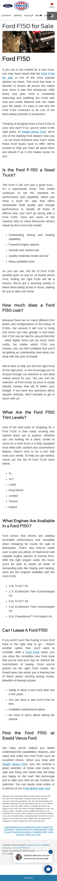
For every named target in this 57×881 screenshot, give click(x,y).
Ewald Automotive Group (14, 827)
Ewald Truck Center (33, 834)
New (37, 15)
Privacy (38, 845)
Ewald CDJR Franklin (33, 827)
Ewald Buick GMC (40, 832)
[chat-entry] (48, 869)
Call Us (29, 878)
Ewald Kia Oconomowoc (22, 832)
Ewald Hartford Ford (24, 829)
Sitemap (31, 845)
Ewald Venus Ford (34, 131)
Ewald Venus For (14, 764)
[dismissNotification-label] (51, 852)
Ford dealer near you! (36, 788)
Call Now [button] (5, 15)
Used (46, 15)
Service (27, 15)
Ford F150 (33, 652)
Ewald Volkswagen (40, 829)
